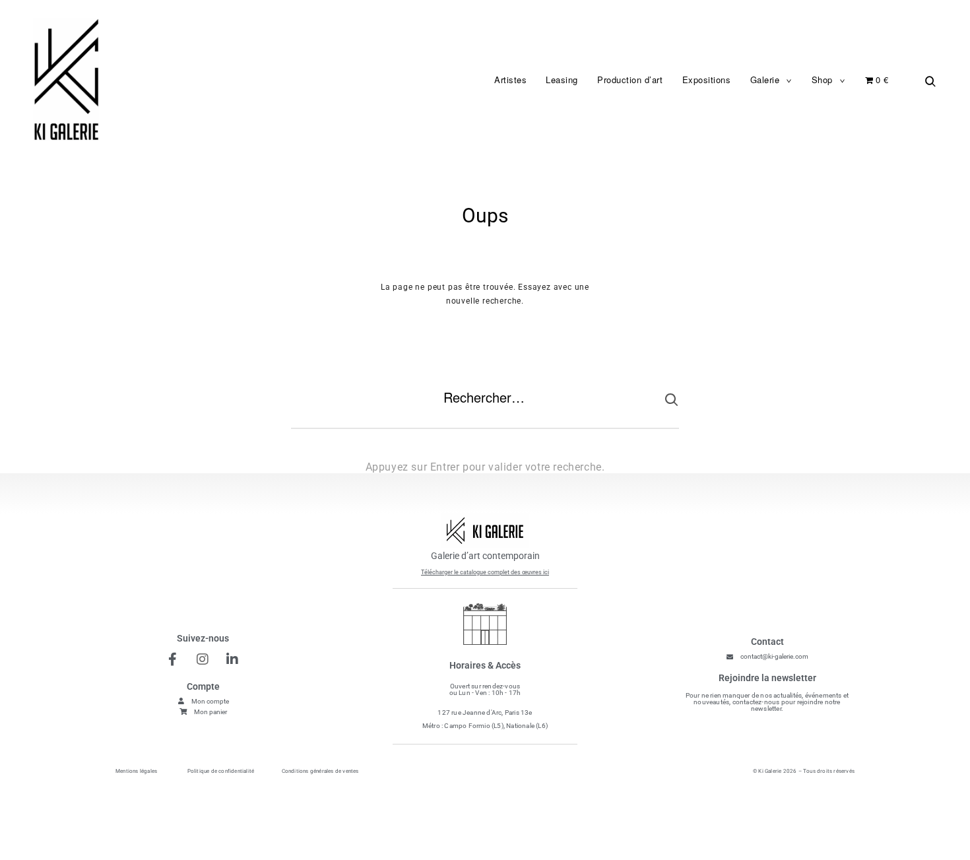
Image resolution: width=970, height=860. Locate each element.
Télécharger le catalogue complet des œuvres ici (485, 572)
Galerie (765, 79)
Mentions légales (136, 771)
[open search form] (927, 80)
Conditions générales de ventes (320, 771)
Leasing (562, 79)
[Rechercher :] (485, 408)
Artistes (510, 79)
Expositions (706, 79)
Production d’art (630, 79)
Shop (822, 79)
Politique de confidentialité (221, 771)
